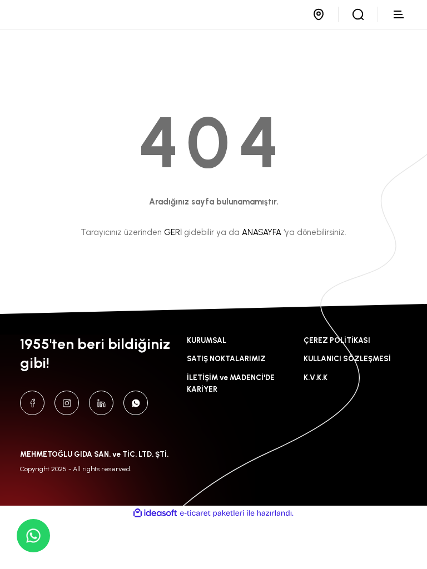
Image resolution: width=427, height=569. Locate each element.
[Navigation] (399, 14)
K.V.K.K (315, 377)
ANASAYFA (261, 232)
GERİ (173, 232)
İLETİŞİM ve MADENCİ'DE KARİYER (231, 383)
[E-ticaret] (212, 513)
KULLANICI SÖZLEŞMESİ (347, 358)
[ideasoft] (155, 513)
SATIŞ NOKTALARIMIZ (226, 358)
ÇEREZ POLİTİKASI (337, 340)
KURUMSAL (206, 340)
